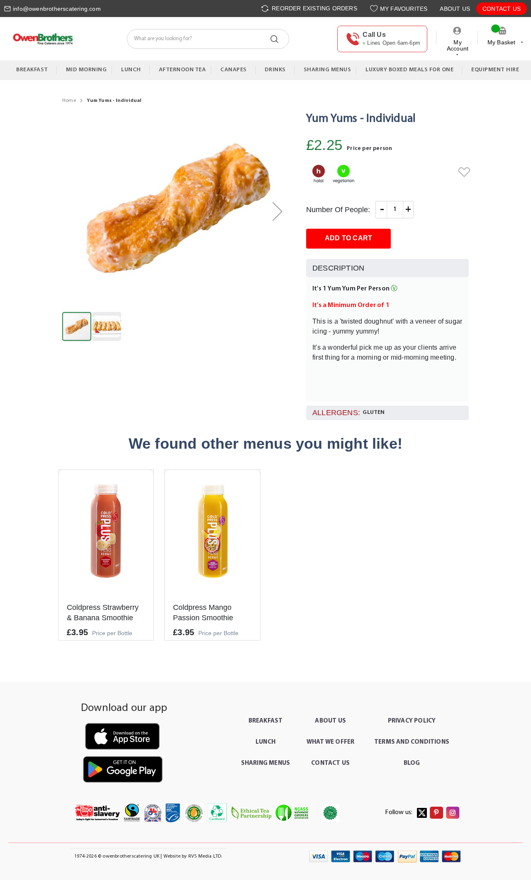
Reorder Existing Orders (313, 8)
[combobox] (208, 39)
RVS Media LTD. (205, 856)
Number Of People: (338, 209)
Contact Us (501, 8)
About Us (455, 8)
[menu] (265, 70)
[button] (277, 211)
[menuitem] (34, 70)
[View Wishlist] (375, 8)
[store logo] (42, 39)
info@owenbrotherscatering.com (57, 8)
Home (69, 100)
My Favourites (404, 8)
